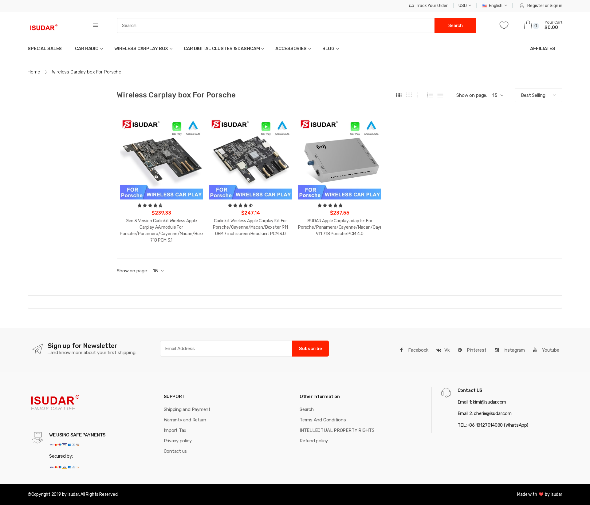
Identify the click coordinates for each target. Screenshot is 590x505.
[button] (150, 205)
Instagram (513, 350)
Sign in (556, 5)
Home (34, 72)
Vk (447, 350)
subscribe (310, 348)
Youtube (550, 350)
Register (535, 5)
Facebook (418, 350)
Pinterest (476, 350)
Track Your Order (432, 5)
